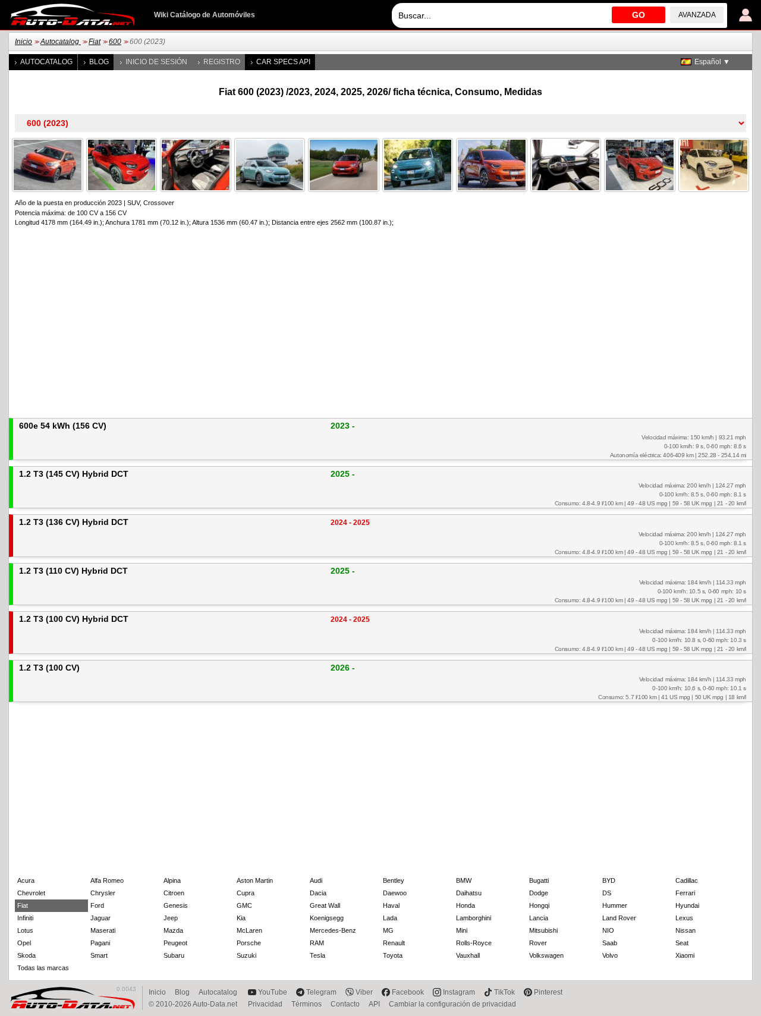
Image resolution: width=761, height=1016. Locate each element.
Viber (364, 992)
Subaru (173, 955)
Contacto (345, 1004)
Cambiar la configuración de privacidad (452, 1004)
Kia (241, 917)
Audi (316, 880)
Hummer (614, 905)
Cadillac (686, 880)
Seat (681, 942)
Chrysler (102, 893)
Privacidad (265, 1004)
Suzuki (246, 955)
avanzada (697, 15)
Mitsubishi (543, 930)
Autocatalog (60, 41)
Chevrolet (31, 893)
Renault (394, 942)
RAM (317, 942)
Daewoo (395, 893)
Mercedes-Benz (333, 930)
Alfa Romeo (107, 880)
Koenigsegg (327, 917)
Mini (461, 930)
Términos (306, 1004)
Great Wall (325, 905)
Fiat (94, 41)
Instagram (459, 992)
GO (638, 15)
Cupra (245, 893)
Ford (97, 905)
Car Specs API (283, 62)
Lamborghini (473, 917)
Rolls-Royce (474, 942)
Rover (538, 942)
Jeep (170, 917)
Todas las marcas (43, 967)
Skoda (26, 955)
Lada (390, 917)
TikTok (504, 992)
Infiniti (25, 917)
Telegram (321, 992)
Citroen (173, 893)
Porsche (249, 942)
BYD (608, 880)
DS (606, 893)
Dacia (318, 893)
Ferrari (685, 893)
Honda (465, 905)
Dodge (538, 893)
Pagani (100, 942)
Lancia (538, 917)
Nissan (685, 930)
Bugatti (539, 880)
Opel (24, 942)
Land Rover (619, 917)
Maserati (102, 930)
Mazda (173, 930)
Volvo (610, 955)
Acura (25, 880)
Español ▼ (712, 62)
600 (115, 41)
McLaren (249, 930)
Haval (391, 905)
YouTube (272, 992)
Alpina (172, 880)
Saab (609, 942)
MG (388, 930)
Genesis (175, 905)
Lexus (684, 917)
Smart (99, 955)
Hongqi (539, 905)
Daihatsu (469, 893)
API (374, 1004)
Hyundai (687, 905)
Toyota (392, 955)
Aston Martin (255, 880)
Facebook (408, 992)
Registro (221, 62)
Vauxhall (468, 955)
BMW (463, 880)
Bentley (393, 880)
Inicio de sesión (156, 62)
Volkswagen (546, 955)
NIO (608, 930)
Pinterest (548, 992)
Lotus (25, 930)
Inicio (23, 41)
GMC (244, 905)
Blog (99, 62)
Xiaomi (684, 955)
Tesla (317, 955)
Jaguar (100, 917)
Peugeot (175, 942)
